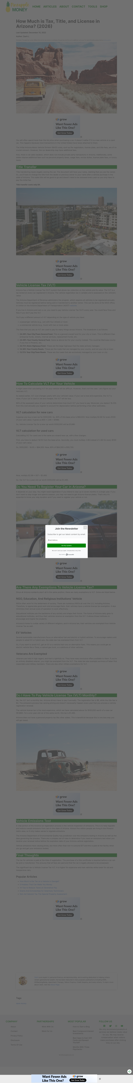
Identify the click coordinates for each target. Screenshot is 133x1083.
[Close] (85, 527)
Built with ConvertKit (66, 554)
